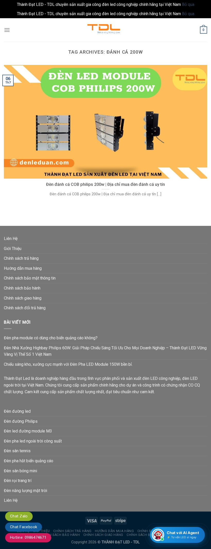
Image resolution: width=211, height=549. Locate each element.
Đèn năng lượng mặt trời (25, 490)
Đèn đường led (17, 411)
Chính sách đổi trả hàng (25, 307)
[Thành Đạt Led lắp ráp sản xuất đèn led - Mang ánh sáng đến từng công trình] (105, 29)
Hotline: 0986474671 (28, 537)
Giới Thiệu (12, 248)
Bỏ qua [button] (188, 4)
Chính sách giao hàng (22, 298)
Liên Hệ (10, 238)
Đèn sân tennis (17, 450)
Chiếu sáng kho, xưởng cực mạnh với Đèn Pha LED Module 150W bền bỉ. (68, 364)
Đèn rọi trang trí (17, 480)
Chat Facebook (23, 527)
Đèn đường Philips (21, 421)
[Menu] (7, 30)
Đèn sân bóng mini (20, 470)
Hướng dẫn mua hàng (23, 268)
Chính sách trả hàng (21, 258)
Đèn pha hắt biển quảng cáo (28, 460)
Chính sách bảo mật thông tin (30, 278)
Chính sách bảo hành (22, 288)
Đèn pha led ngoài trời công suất (33, 441)
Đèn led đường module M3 (28, 431)
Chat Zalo (19, 516)
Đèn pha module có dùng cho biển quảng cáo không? (51, 337)
